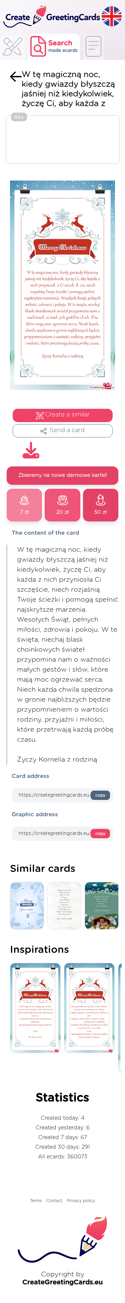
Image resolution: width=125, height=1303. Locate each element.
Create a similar (67, 415)
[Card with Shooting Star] (103, 906)
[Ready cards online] (93, 47)
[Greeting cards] (12, 48)
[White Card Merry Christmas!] (66, 906)
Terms (36, 1201)
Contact (54, 1201)
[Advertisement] (62, 140)
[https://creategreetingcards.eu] (51, 16)
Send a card (67, 430)
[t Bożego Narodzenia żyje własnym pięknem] (37, 1008)
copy (100, 795)
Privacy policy (81, 1201)
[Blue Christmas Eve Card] (28, 906)
